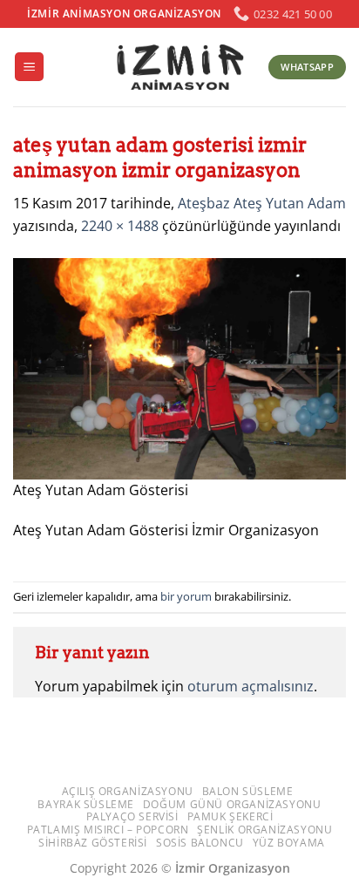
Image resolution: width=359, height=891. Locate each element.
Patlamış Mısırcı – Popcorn (108, 829)
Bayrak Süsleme (85, 804)
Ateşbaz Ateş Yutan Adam (262, 203)
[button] (29, 66)
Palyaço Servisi (132, 816)
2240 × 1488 (120, 225)
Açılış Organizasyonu (127, 791)
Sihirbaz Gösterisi (92, 842)
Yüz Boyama (289, 842)
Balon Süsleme (248, 791)
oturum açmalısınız (250, 686)
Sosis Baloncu (200, 842)
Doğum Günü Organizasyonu (232, 804)
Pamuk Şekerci (230, 816)
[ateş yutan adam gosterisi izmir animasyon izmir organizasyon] (179, 367)
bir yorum (186, 596)
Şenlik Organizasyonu (264, 829)
